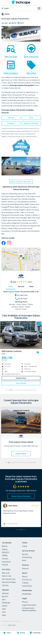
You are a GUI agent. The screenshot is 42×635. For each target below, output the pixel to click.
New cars (5, 573)
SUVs (4, 600)
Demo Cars (6, 576)
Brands (4, 546)
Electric (5, 596)
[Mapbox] (7, 269)
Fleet (4, 615)
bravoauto (6, 562)
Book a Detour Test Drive (21, 182)
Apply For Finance (31, 123)
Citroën (5, 559)
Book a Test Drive (31, 56)
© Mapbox (36, 270)
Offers (24, 546)
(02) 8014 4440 (22, 298)
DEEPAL (5, 555)
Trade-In (10, 123)
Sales (10, 286)
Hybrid (4, 606)
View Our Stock (10, 56)
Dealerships (26, 594)
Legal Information (29, 605)
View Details (21, 383)
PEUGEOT (5, 552)
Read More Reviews (21, 496)
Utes (4, 612)
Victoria (5, 585)
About (24, 576)
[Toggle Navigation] (39, 8)
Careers (25, 583)
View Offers (31, 73)
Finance (25, 568)
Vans (4, 609)
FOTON (5, 565)
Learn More (21, 453)
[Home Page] (21, 2)
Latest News (27, 586)
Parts (31, 118)
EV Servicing (27, 557)
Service (11, 118)
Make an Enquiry (11, 73)
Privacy (25, 602)
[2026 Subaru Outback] (21, 335)
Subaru (5, 549)
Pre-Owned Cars (8, 579)
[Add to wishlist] (37, 352)
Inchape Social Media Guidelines (29, 609)
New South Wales (9, 582)
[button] (21, 514)
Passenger (6, 603)
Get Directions (22, 295)
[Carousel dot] (6, 390)
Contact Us (26, 580)
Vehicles (5, 593)
